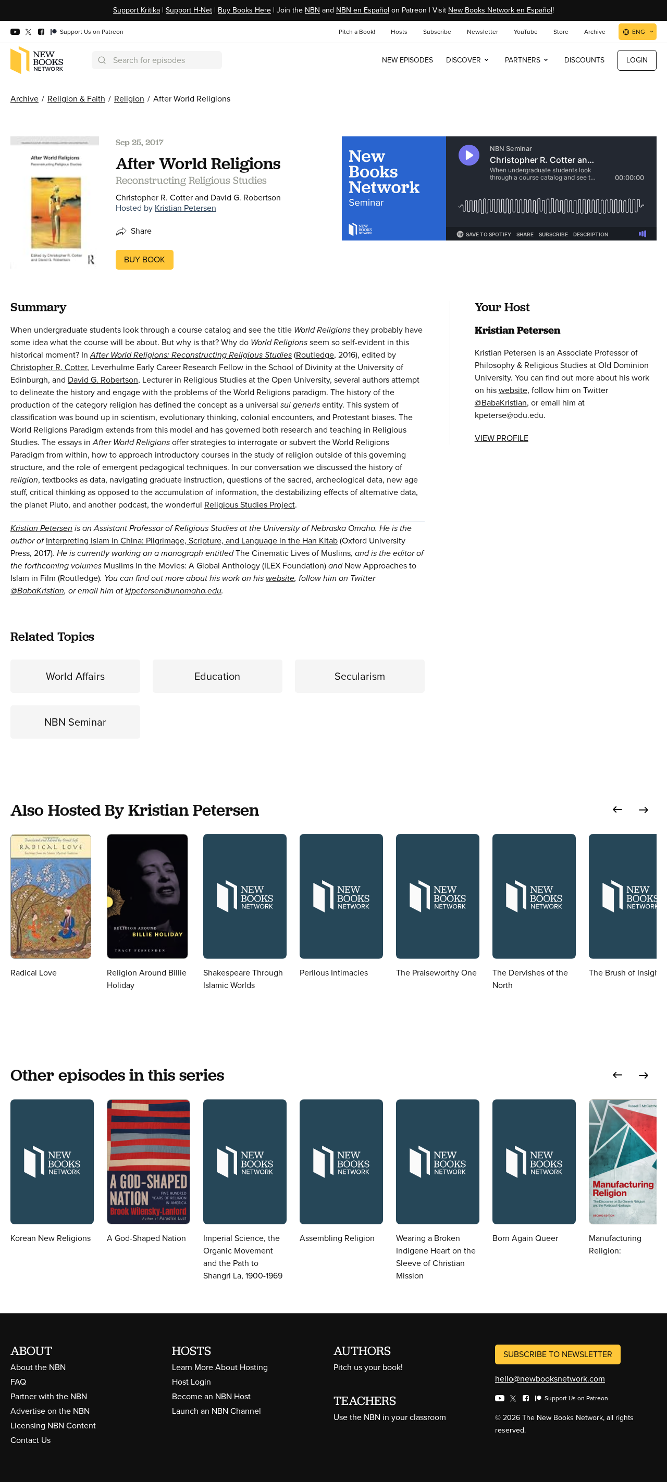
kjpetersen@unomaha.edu (173, 591)
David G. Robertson (103, 380)
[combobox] (157, 60)
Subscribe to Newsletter (557, 1354)
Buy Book (144, 259)
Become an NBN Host (211, 1396)
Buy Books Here (244, 10)
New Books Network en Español (500, 10)
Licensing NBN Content (53, 1426)
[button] (617, 809)
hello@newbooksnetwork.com (550, 1379)
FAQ (18, 1382)
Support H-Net (189, 10)
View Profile (501, 438)
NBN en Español (362, 10)
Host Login (191, 1382)
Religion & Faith (76, 99)
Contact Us (30, 1440)
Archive (24, 99)
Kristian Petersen (185, 208)
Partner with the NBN (48, 1396)
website (280, 578)
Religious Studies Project (249, 505)
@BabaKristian (37, 591)
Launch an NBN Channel (216, 1411)
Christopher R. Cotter (48, 367)
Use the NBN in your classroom (390, 1417)
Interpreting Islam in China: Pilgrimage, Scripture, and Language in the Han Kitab (192, 541)
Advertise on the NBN (50, 1411)
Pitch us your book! (368, 1367)
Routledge (315, 355)
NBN (312, 10)
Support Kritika (136, 10)
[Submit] (101, 60)
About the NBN (38, 1367)
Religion (129, 99)
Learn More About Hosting (220, 1367)
